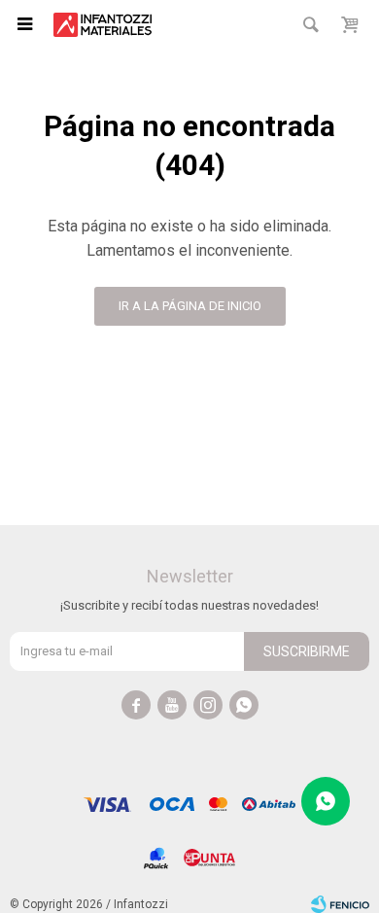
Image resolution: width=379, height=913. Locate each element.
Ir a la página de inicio (190, 305)
